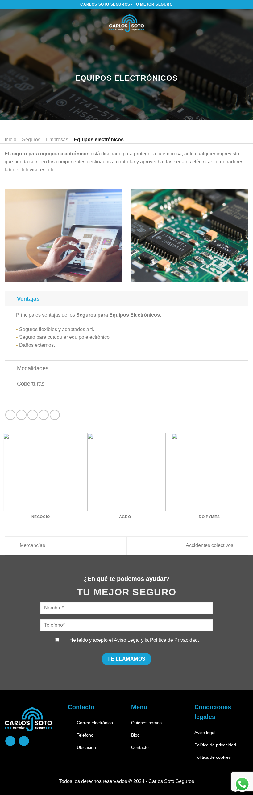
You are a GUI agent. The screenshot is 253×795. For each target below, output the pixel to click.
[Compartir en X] (32, 415)
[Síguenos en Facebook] (10, 741)
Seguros (31, 139)
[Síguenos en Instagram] (24, 741)
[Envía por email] (44, 415)
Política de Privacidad (174, 640)
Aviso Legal (127, 640)
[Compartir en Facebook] (21, 415)
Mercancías (32, 545)
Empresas (57, 139)
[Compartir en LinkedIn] (55, 415)
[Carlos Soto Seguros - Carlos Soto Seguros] (126, 23)
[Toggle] (11, 298)
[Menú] (11, 22)
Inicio (10, 139)
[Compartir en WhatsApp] (10, 415)
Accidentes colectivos (210, 545)
